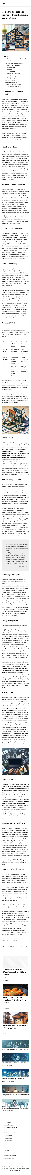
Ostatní (27, 946)
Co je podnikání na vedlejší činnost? (16, 59)
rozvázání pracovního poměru (20, 630)
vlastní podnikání (20, 290)
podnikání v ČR (18, 269)
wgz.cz (3, 3)
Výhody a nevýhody (12, 61)
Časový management (12, 78)
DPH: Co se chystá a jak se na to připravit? (15, 1049)
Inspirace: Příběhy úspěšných (14, 84)
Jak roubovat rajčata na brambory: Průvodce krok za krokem (14, 1000)
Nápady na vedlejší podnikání (14, 63)
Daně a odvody (11, 71)
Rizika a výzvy (11, 80)
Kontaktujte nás (18, 940)
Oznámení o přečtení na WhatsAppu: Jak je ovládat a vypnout (14, 972)
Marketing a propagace (13, 76)
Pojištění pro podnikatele (13, 73)
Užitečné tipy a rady (12, 82)
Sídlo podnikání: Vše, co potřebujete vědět (15, 1095)
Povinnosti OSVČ (11, 69)
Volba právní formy (12, 67)
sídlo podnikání (14, 292)
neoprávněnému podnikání (19, 101)
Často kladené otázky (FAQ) (14, 86)
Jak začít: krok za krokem (13, 65)
